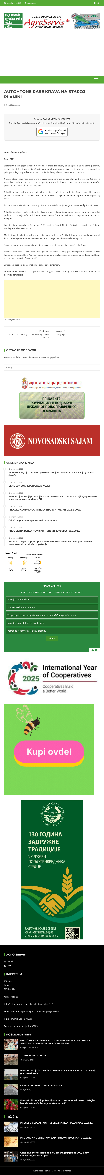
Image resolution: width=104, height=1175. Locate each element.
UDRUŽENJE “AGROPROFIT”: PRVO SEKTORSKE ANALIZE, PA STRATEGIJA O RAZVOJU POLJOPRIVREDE (55, 1042)
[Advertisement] (52, 56)
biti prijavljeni (53, 357)
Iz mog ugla (60, 333)
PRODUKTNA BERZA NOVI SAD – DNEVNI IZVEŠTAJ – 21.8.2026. (44, 531)
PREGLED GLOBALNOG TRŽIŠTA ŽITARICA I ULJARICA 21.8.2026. (45, 509)
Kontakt (7, 985)
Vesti (18, 319)
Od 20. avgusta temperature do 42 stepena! (33, 520)
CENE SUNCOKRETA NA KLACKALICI (29, 486)
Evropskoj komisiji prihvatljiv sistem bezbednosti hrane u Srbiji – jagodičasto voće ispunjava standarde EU (57, 1102)
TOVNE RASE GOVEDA (33, 1055)
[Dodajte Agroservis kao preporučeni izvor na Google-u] (52, 132)
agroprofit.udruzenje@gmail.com (44, 1011)
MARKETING (9, 988)
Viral (54, 1170)
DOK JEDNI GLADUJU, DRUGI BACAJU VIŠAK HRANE (29, 334)
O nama (8, 980)
